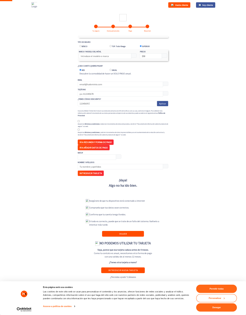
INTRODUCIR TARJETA (90, 173)
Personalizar (215, 298)
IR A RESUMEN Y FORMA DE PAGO (95, 142)
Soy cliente (207, 5)
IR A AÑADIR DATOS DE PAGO (93, 147)
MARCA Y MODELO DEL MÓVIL (90, 51)
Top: (119, 46)
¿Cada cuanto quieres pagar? (90, 66)
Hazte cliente (181, 5)
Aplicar (162, 103)
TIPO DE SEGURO (84, 42)
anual (114, 70)
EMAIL (80, 80)
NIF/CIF (80, 153)
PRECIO (143, 51)
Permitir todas (217, 289)
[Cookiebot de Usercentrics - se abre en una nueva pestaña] (24, 309)
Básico (84, 46)
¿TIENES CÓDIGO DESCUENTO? (89, 99)
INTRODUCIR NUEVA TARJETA (123, 270)
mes (83, 70)
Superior (146, 46)
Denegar (216, 307)
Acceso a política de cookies (57, 306)
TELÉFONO (82, 89)
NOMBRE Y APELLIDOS (86, 162)
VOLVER (123, 233)
